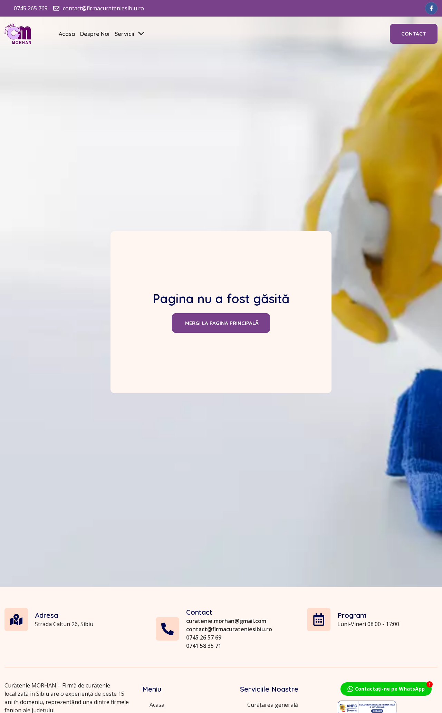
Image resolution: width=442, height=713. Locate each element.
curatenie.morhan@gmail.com (226, 621)
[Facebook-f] (431, 8)
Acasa (67, 33)
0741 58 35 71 (203, 646)
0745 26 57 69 (203, 637)
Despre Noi (94, 33)
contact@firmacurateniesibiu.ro (229, 629)
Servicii (124, 33)
